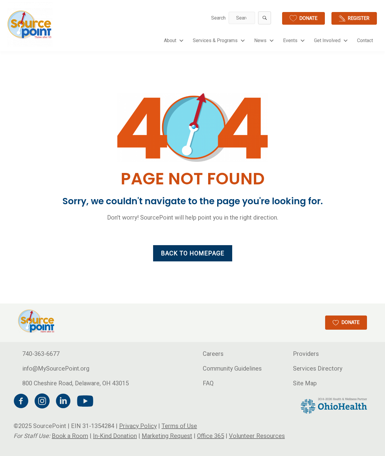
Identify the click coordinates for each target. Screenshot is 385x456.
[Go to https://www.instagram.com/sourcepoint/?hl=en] (42, 402)
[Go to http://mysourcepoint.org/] (30, 24)
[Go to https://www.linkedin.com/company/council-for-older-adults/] (63, 402)
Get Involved (327, 40)
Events (290, 40)
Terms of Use (179, 426)
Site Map (305, 383)
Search (218, 18)
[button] (264, 17)
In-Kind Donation (115, 435)
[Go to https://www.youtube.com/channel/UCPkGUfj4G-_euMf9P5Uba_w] (84, 401)
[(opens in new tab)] (334, 405)
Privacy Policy (138, 426)
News (260, 40)
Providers (306, 353)
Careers (213, 353)
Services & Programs (215, 40)
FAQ (208, 383)
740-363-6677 (41, 353)
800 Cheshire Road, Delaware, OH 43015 (75, 383)
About (170, 40)
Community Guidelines (232, 368)
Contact (365, 40)
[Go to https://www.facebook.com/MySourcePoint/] (21, 402)
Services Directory (317, 368)
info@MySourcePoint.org (55, 368)
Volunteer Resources (257, 435)
